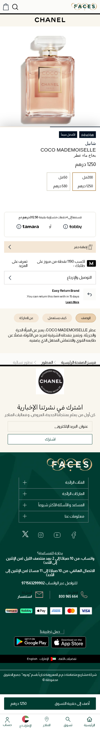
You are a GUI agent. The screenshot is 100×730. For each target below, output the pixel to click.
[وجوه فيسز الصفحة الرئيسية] (84, 6)
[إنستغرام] (41, 535)
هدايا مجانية (87, 134)
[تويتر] (25, 534)
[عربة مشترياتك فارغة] (6, 6)
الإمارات (44, 659)
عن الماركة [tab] (26, 318)
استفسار (24, 596)
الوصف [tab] (86, 318)
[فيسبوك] (73, 535)
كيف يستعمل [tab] (57, 318)
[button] (48, 659)
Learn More (72, 302)
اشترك (50, 439)
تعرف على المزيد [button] (19, 263)
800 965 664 (68, 596)
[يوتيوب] (57, 535)
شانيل (90, 143)
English (32, 659)
